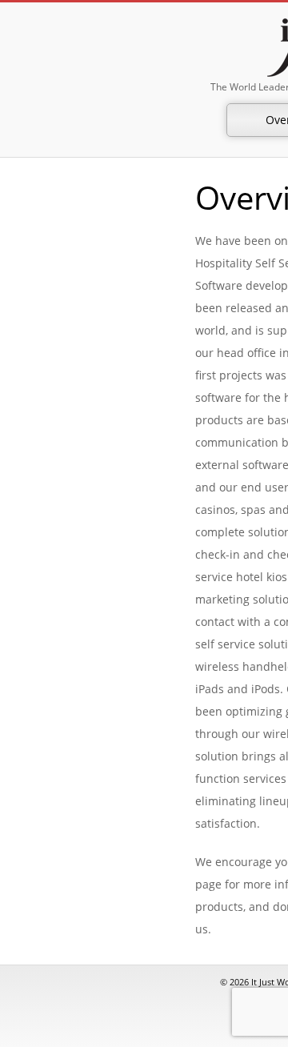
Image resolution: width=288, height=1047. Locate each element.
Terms (263, 702)
